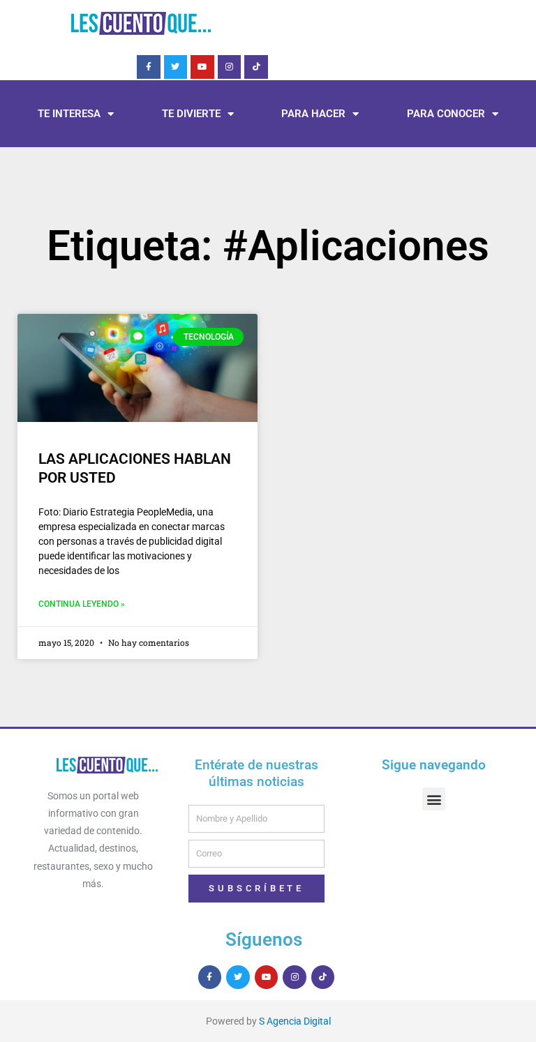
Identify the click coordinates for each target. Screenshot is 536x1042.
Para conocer (446, 113)
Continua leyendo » (81, 604)
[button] (433, 798)
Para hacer (313, 113)
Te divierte (191, 113)
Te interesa (69, 113)
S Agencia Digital (295, 1021)
